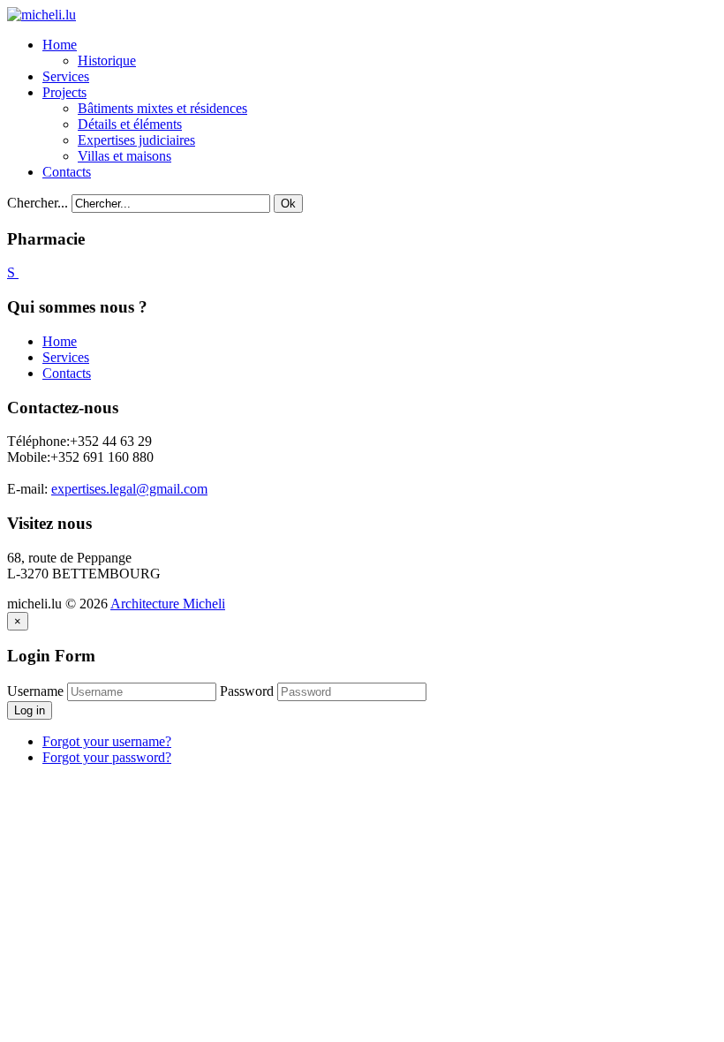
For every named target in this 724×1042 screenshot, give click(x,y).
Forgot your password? (106, 757)
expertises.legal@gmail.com (129, 488)
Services (65, 76)
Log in (29, 710)
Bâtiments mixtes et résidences (162, 108)
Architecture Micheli (167, 603)
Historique (107, 60)
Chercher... (37, 202)
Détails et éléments (130, 124)
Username (35, 690)
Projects (64, 92)
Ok (288, 203)
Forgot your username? (106, 741)
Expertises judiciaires (136, 139)
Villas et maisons (124, 155)
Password (247, 690)
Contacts (66, 171)
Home (59, 44)
